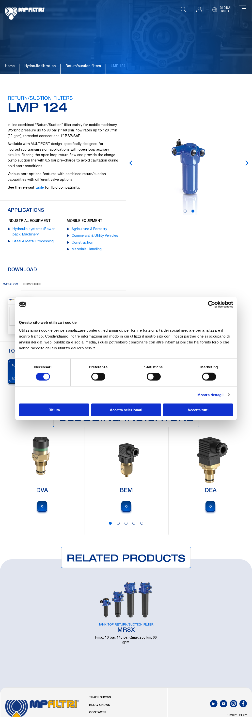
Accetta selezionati (126, 410)
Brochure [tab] (32, 284)
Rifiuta (54, 410)
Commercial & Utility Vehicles (95, 236)
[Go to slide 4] (133, 523)
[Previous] (130, 163)
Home (10, 66)
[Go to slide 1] (185, 211)
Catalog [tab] (10, 284)
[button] (199, 9)
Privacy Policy (236, 715)
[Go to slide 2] (192, 211)
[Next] (246, 163)
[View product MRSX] (126, 623)
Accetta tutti (198, 410)
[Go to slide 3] (126, 523)
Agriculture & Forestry (89, 229)
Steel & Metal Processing (33, 241)
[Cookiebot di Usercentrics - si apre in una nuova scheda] (211, 304)
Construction (82, 243)
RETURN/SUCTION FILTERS (40, 98)
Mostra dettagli (210, 395)
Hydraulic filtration (40, 66)
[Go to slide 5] (141, 523)
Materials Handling (87, 249)
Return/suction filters (83, 66)
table (39, 188)
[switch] (98, 377)
